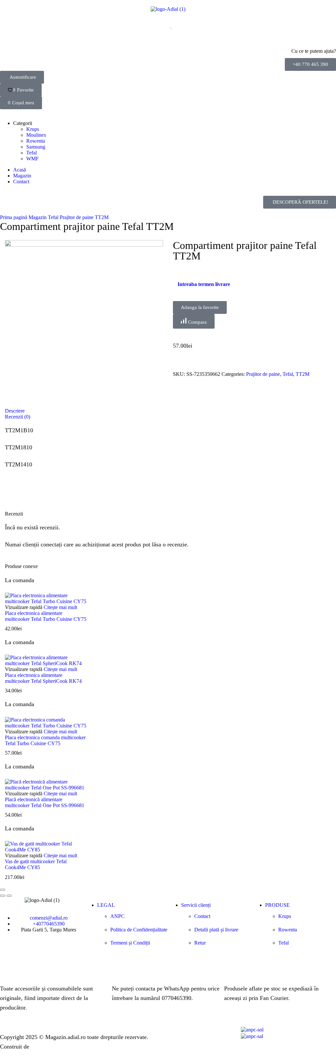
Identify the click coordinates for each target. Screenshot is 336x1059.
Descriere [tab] (15, 411)
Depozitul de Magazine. (59, 1046)
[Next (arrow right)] (9, 896)
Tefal (53, 217)
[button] (310, 64)
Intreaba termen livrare (204, 284)
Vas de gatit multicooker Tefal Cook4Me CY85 (36, 864)
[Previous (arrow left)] (2, 896)
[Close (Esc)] (2, 890)
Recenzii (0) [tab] (17, 416)
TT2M (102, 217)
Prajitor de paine (77, 217)
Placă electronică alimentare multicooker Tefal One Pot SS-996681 (44, 802)
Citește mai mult (60, 607)
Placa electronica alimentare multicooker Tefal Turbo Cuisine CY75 (45, 616)
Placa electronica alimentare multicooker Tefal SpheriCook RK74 (43, 678)
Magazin (38, 217)
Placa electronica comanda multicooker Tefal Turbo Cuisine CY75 (45, 740)
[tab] (168, 411)
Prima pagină (13, 217)
